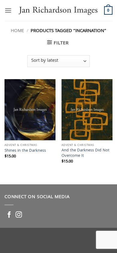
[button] (8, 10)
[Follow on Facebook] (9, 215)
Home (17, 31)
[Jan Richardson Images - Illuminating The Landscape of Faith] (58, 10)
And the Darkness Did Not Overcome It (86, 153)
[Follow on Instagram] (19, 215)
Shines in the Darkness (25, 151)
